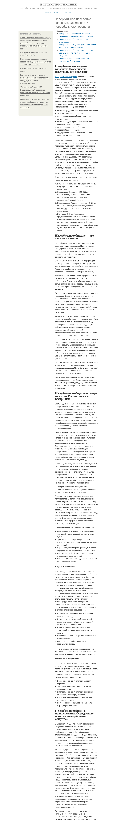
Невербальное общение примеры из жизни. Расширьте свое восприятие (77, 46)
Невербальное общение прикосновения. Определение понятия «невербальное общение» (76, 53)
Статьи (67, 12)
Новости (57, 12)
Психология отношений (58, 4)
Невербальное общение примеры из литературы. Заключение (74, 59)
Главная (47, 12)
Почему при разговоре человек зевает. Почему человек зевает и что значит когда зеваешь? (35, 62)
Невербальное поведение (66, 76)
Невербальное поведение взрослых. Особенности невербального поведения (76, 35)
